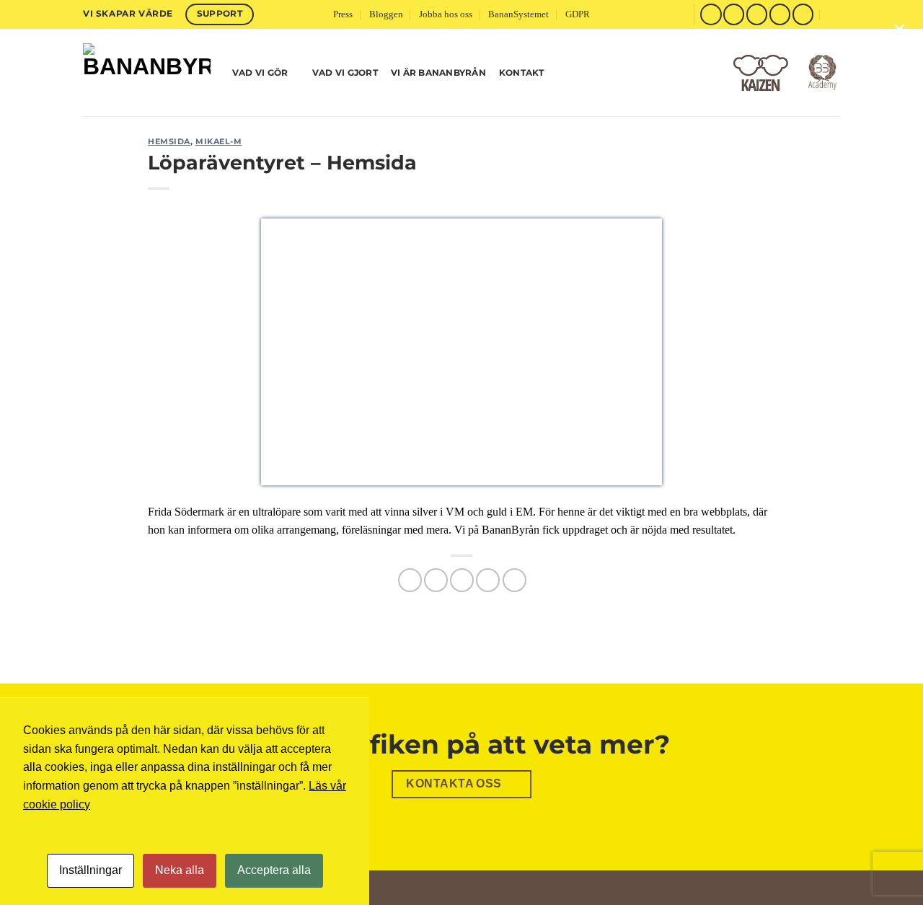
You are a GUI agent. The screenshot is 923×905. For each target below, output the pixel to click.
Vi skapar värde (128, 13)
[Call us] (779, 14)
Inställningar (90, 870)
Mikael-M (218, 141)
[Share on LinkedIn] (514, 580)
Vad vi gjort (345, 72)
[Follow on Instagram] (733, 14)
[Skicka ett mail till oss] (756, 14)
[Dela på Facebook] (410, 580)
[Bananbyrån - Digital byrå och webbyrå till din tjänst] (147, 72)
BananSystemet (518, 14)
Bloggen (386, 14)
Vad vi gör (260, 72)
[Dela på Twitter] (436, 580)
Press (343, 14)
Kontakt (521, 72)
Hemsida (169, 141)
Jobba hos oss (445, 14)
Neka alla (179, 870)
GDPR (577, 14)
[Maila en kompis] (462, 580)
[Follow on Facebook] (710, 14)
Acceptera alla (274, 870)
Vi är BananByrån (438, 72)
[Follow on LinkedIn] (802, 14)
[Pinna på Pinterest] (488, 580)
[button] (834, 14)
